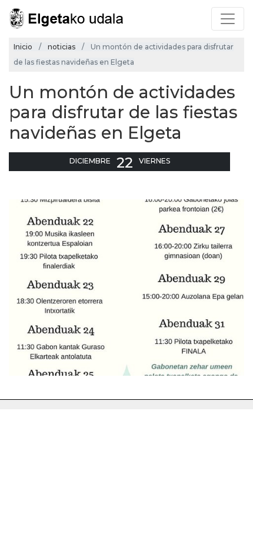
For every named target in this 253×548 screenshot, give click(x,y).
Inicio (23, 46)
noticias (61, 46)
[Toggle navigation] (227, 19)
